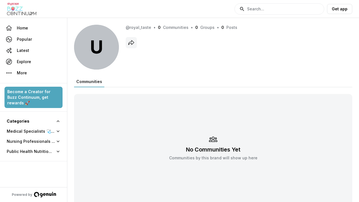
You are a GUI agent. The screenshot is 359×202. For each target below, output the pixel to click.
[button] (279, 9)
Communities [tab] (89, 81)
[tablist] (89, 81)
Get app (340, 8)
